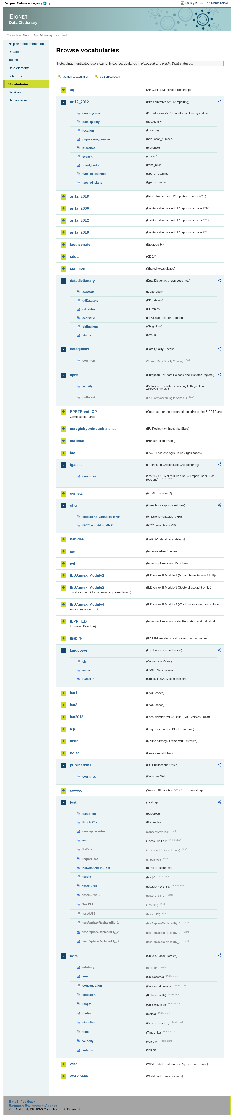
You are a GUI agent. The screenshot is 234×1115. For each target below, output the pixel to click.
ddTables (88, 309)
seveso (76, 790)
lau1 (73, 693)
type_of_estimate (94, 173)
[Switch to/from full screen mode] (202, 3)
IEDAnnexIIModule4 (87, 604)
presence (88, 148)
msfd (74, 741)
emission (89, 994)
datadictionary (82, 281)
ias (72, 551)
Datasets (14, 52)
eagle (86, 670)
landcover (78, 650)
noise (75, 753)
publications (80, 765)
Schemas (15, 76)
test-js (86, 876)
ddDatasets (90, 300)
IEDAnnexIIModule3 (87, 587)
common (77, 268)
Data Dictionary (43, 35)
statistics (88, 1022)
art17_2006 (79, 208)
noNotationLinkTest (96, 868)
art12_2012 (79, 102)
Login (188, 3)
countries (89, 476)
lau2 (73, 705)
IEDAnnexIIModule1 (87, 575)
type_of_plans (92, 182)
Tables (13, 60)
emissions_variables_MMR (101, 516)
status (86, 335)
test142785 (89, 886)
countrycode (91, 113)
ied (72, 563)
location (88, 130)
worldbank (79, 1076)
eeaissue (88, 318)
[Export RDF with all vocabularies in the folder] (219, 102)
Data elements (18, 68)
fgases (76, 465)
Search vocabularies (76, 76)
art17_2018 (79, 232)
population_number (96, 139)
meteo (86, 1013)
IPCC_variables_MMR (97, 525)
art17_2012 (79, 220)
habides (77, 539)
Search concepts (110, 76)
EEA (27, 3)
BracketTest (90, 822)
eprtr (74, 375)
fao (72, 453)
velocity (87, 1041)
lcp (72, 729)
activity (87, 386)
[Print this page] (196, 3)
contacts (88, 292)
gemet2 (76, 493)
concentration (92, 985)
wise (74, 1064)
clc (84, 661)
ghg (73, 505)
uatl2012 (88, 679)
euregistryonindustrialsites (93, 429)
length (86, 1004)
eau (85, 840)
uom (74, 956)
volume (87, 1050)
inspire (76, 638)
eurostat (77, 441)
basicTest (89, 813)
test (73, 802)
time (85, 1032)
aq (72, 90)
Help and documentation (26, 44)
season (87, 156)
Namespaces (17, 100)
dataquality (79, 349)
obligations (90, 326)
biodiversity (80, 244)
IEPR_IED (78, 621)
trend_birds (90, 165)
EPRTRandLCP (83, 412)
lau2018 (76, 717)
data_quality (91, 122)
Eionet (27, 35)
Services (14, 92)
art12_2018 (79, 196)
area (85, 976)
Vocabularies (18, 84)
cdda (74, 257)
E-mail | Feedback (22, 1101)
